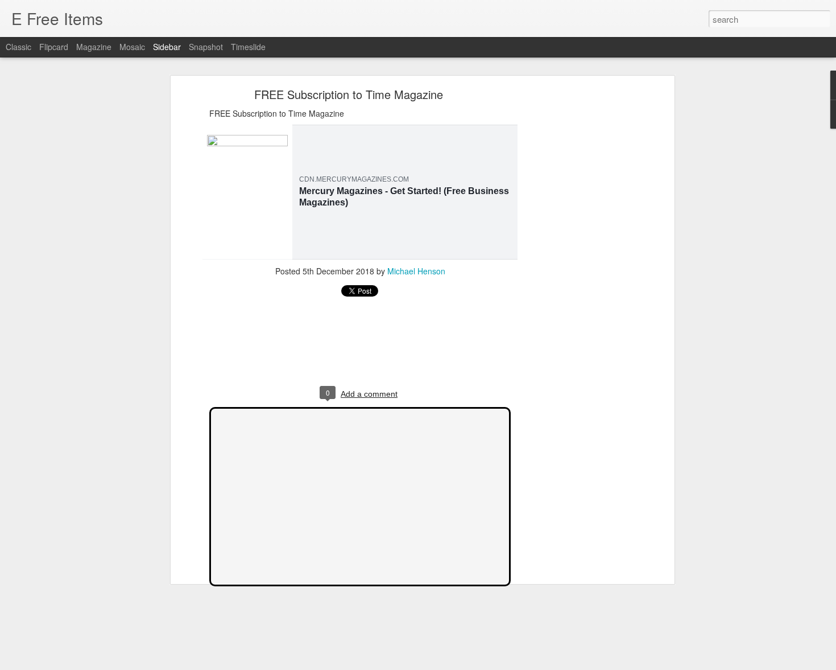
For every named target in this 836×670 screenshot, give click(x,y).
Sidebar (167, 46)
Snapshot (206, 46)
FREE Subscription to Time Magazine (348, 94)
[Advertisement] (573, 271)
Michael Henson (416, 271)
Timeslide (248, 46)
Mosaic (132, 46)
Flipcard (53, 46)
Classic (18, 46)
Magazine (93, 46)
